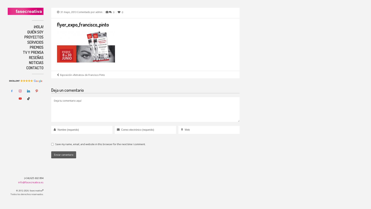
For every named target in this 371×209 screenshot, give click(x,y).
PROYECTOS (33, 36)
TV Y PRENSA (33, 52)
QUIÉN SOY (35, 31)
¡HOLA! (38, 26)
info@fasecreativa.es (30, 182)
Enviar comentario (63, 154)
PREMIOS (36, 47)
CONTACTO (34, 67)
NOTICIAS (36, 62)
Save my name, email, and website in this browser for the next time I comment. (100, 144)
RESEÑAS (36, 57)
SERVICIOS (35, 42)
